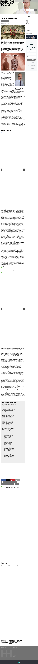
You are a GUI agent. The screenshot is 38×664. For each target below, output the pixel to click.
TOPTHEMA (17, 1)
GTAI (15, 481)
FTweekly (22, 1)
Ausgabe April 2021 (5, 23)
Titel (8, 23)
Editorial (27, 19)
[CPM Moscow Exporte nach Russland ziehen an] (5, 638)
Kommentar (27, 23)
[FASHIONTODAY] (19, 13)
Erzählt (27, 20)
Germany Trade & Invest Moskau (8, 481)
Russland (16, 483)
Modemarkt (12, 483)
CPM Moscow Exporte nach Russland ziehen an (4, 641)
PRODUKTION (31, 1)
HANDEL (26, 1)
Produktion (27, 24)
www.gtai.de (3, 399)
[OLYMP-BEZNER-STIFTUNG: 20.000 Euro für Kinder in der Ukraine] (13, 638)
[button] (3, 480)
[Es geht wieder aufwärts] (21, 638)
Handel (27, 22)
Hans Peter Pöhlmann (5, 483)
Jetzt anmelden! (31, 59)
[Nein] (36, 661)
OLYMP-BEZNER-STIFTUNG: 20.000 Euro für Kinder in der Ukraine (13, 642)
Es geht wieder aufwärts (19, 641)
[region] (13, 169)
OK (19, 662)
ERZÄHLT (36, 1)
